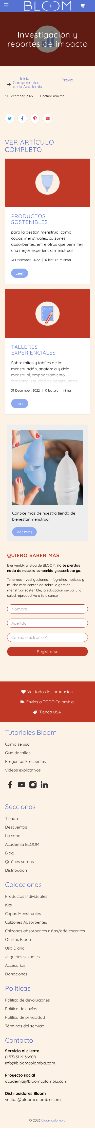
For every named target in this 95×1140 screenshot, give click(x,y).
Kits (8, 904)
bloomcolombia (53, 1120)
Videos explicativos (23, 770)
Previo (67, 80)
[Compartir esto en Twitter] (9, 118)
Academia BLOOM (22, 844)
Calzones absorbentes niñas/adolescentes (45, 930)
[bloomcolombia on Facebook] (10, 787)
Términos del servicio (24, 1025)
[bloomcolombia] (47, 6)
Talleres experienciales (33, 349)
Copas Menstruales (23, 913)
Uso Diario (15, 948)
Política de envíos (21, 1008)
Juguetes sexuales (22, 956)
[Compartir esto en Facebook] (22, 118)
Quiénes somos (19, 861)
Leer (19, 273)
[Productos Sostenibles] (47, 183)
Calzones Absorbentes (26, 922)
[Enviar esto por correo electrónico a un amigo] (47, 118)
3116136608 (26, 1056)
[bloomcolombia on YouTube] (21, 787)
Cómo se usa (17, 744)
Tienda (11, 818)
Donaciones (16, 973)
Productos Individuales (26, 896)
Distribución (16, 870)
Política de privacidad (25, 1017)
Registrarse (47, 651)
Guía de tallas (18, 752)
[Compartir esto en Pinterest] (35, 118)
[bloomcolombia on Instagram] (33, 787)
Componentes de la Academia (27, 84)
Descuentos (16, 827)
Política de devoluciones (27, 1000)
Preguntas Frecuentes (25, 761)
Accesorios (15, 965)
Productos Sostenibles (29, 219)
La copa (13, 835)
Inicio (24, 78)
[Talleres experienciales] (47, 313)
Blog (9, 852)
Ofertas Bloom (18, 939)
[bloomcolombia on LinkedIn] (44, 787)
